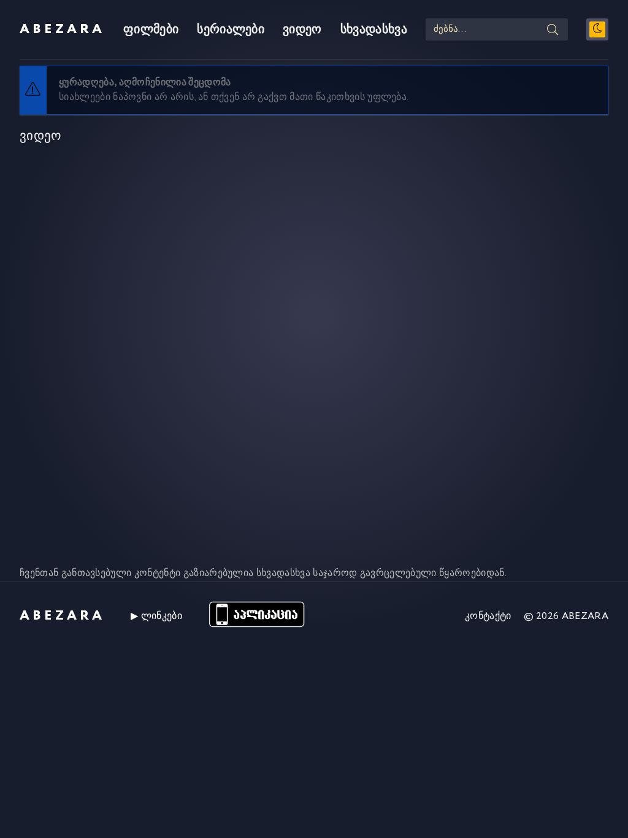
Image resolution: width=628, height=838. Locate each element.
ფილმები (150, 30)
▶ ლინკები (156, 616)
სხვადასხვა (373, 30)
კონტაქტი (488, 616)
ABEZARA (62, 29)
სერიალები (230, 30)
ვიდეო (302, 30)
